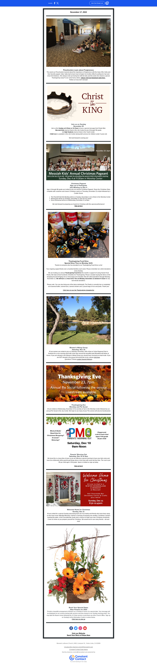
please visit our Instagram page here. (93, 78)
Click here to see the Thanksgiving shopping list (78, 290)
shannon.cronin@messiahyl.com (77, 652)
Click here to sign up (78, 619)
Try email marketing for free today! (78, 661)
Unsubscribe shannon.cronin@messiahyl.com (78, 647)
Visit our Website (78, 633)
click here (97, 357)
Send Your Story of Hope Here (78, 635)
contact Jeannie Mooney (84, 359)
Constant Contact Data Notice (78, 649)
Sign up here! (78, 466)
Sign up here (78, 206)
